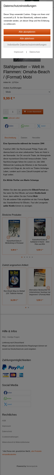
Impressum (18, 52)
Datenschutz (35, 52)
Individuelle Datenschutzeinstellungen (27, 44)
